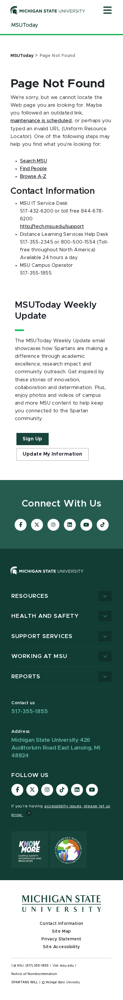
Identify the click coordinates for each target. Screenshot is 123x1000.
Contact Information (61, 924)
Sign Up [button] (32, 438)
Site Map (61, 931)
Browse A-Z (33, 176)
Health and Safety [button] (45, 616)
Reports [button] (25, 676)
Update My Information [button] (52, 454)
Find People (33, 168)
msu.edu (67, 965)
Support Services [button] (42, 636)
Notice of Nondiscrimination (34, 974)
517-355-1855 (29, 711)
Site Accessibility (61, 947)
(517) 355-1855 (37, 965)
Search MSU (33, 161)
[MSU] (47, 576)
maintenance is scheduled (41, 120)
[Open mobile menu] (107, 10)
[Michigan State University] (47, 10)
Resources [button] (29, 596)
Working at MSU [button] (39, 656)
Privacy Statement (61, 939)
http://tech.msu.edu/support (52, 226)
